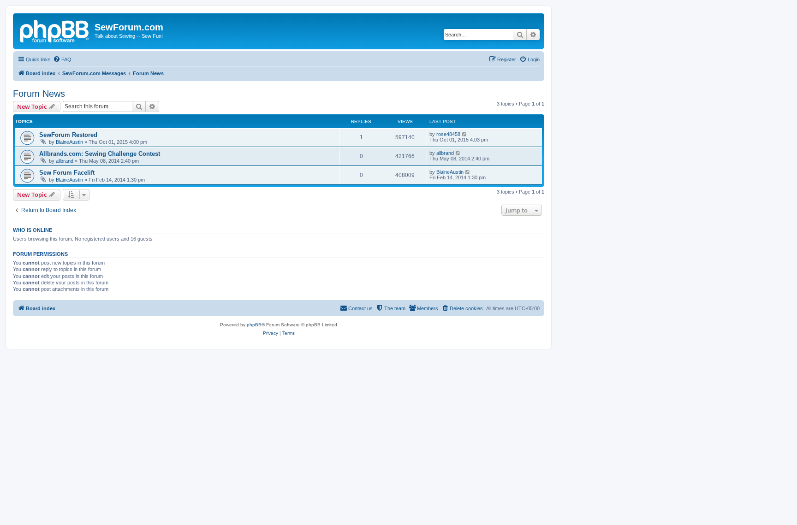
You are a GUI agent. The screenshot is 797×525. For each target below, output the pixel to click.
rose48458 (448, 134)
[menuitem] (62, 59)
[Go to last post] (465, 134)
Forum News (39, 93)
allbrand (64, 161)
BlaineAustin (69, 142)
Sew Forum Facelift (67, 172)
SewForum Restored (68, 134)
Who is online (32, 230)
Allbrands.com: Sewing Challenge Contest (99, 153)
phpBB (254, 324)
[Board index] (55, 30)
